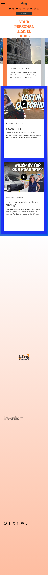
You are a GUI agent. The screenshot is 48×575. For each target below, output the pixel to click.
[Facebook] (10, 8)
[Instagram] (13, 8)
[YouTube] (22, 523)
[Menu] (3, 3)
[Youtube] (24, 8)
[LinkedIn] (20, 8)
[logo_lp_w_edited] (38, 8)
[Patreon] (27, 8)
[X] (17, 8)
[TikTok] (26, 523)
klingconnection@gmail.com (13, 417)
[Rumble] (31, 8)
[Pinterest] (34, 8)
